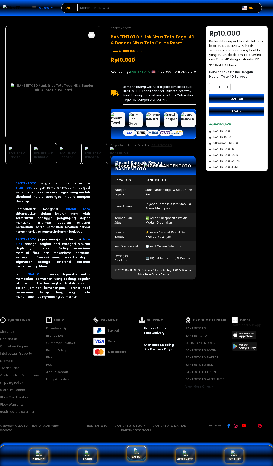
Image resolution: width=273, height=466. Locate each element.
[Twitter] (252, 426)
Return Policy (56, 350)
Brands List (54, 335)
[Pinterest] (260, 426)
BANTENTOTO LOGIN (200, 350)
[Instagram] (235, 426)
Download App (58, 328)
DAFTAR (237, 99)
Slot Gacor (37, 274)
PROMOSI (38, 459)
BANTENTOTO (26, 183)
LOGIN (237, 111)
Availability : (120, 71)
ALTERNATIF (185, 459)
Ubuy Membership (14, 397)
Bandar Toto (77, 209)
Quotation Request (15, 346)
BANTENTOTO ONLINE (201, 372)
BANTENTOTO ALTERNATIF (204, 379)
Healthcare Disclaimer (17, 412)
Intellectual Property (16, 353)
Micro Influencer (12, 390)
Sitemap (6, 361)
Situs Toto (24, 188)
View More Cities (198, 386)
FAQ (49, 365)
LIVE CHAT (234, 459)
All (68, 8)
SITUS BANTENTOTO (200, 343)
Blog (49, 357)
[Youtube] (244, 426)
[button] (91, 35)
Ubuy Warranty (11, 404)
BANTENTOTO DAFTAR (202, 357)
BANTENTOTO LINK (199, 365)
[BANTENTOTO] (11, 7)
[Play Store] (244, 347)
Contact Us (9, 339)
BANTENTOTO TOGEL (136, 430)
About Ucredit (57, 372)
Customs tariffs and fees (19, 375)
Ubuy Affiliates (57, 379)
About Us (7, 332)
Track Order (9, 368)
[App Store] (244, 336)
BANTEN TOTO (196, 335)
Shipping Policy (11, 382)
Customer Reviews (60, 343)
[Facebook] (229, 426)
